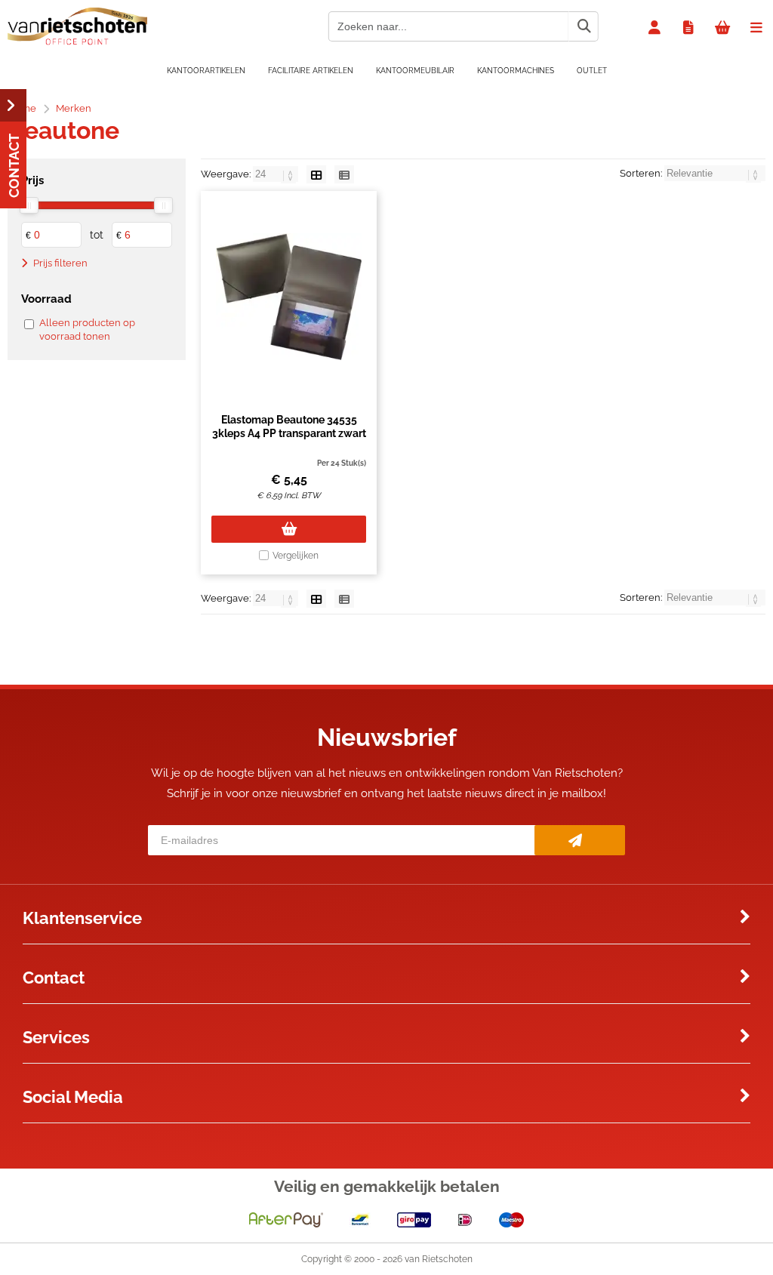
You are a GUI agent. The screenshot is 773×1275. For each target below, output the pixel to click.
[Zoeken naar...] (583, 26)
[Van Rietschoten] (77, 41)
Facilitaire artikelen (310, 70)
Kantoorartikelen (206, 70)
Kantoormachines (515, 70)
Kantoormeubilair (415, 70)
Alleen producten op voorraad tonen (87, 329)
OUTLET (592, 70)
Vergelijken (296, 555)
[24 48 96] (276, 174)
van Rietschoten (439, 1259)
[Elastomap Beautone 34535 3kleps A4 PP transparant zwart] (289, 296)
